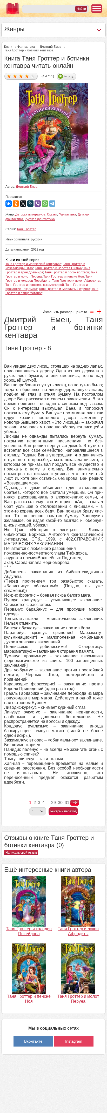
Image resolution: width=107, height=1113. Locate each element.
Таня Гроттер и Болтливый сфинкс (64, 289)
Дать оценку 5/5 (33, 76)
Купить (68, 76)
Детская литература (30, 214)
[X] (23, 203)
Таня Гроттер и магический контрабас (33, 264)
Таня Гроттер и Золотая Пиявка (58, 268)
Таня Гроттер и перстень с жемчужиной (34, 285)
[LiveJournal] (30, 203)
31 (67, 802)
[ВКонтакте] (8, 203)
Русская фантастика (40, 219)
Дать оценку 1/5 (9, 76)
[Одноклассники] (16, 203)
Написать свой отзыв (21, 852)
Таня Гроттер (26, 229)
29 (53, 802)
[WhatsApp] (45, 203)
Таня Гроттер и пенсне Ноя (63, 276)
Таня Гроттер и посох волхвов (67, 272)
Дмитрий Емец (50, 47)
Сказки (52, 214)
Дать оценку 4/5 (27, 76)
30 (60, 802)
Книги (8, 47)
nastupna (74, 803)
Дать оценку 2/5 (15, 76)
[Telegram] (52, 203)
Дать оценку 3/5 (21, 76)
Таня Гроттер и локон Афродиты (76, 280)
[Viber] (38, 203)
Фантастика (26, 47)
